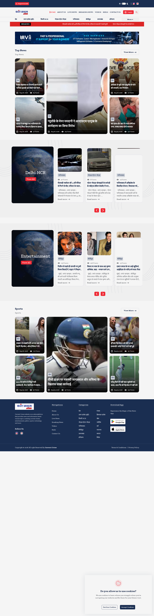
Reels (105, 12)
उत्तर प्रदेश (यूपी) (84, 415)
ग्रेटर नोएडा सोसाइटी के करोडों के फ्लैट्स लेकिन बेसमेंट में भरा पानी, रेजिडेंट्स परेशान (113, 24)
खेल (98, 418)
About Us (61, 12)
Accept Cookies (127, 607)
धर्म (97, 426)
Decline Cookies (109, 607)
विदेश (98, 437)
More (129, 19)
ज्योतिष (99, 422)
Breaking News (86, 12)
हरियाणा (81, 437)
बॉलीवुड (81, 430)
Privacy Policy (133, 447)
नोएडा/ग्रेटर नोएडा (84, 422)
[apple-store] (117, 429)
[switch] (124, 4)
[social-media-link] (133, 3)
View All (31, 179)
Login (130, 12)
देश (80, 411)
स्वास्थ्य (99, 430)
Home (53, 12)
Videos (98, 12)
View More (129, 52)
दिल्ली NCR (82, 418)
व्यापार (98, 434)
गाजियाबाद (82, 426)
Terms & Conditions (118, 447)
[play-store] (117, 422)
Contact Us (115, 12)
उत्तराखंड (81, 434)
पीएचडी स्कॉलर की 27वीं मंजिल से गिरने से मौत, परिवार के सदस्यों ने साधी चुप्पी (61, 24)
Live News (72, 12)
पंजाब (98, 411)
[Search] (136, 12)
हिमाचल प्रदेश (101, 415)
